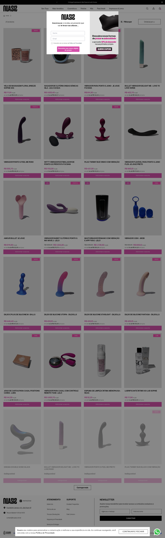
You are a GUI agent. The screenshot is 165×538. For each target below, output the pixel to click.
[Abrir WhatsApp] (157, 532)
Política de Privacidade (45, 533)
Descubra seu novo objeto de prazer (68, 49)
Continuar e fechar (133, 531)
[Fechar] (114, 15)
